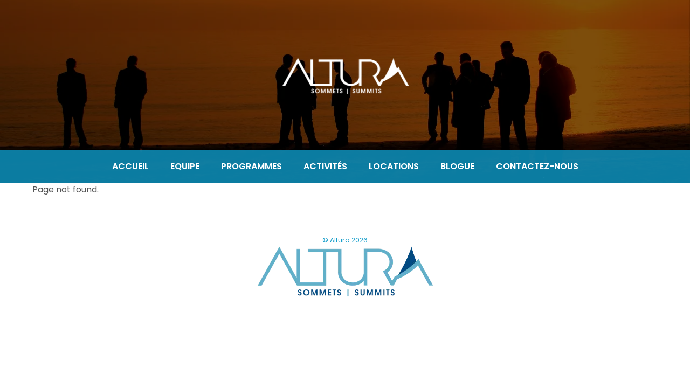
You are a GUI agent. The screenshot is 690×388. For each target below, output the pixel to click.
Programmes (251, 166)
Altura (340, 240)
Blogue (457, 166)
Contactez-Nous (537, 166)
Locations (394, 166)
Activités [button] (325, 166)
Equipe (184, 166)
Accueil (130, 166)
